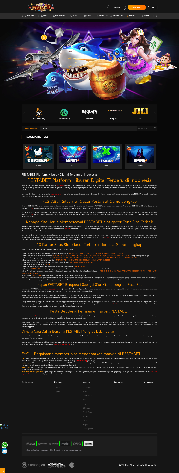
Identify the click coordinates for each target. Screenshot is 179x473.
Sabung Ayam (88, 429)
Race (75, 16)
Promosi (57, 387)
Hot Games (31, 16)
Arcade (132, 16)
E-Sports (86, 425)
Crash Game (118, 16)
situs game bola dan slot (62, 344)
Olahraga (103, 16)
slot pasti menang (81, 361)
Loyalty (57, 391)
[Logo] (41, 7)
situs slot (30, 214)
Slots (45, 16)
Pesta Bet (31, 208)
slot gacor (68, 229)
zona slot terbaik (56, 194)
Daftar (136, 7)
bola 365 (106, 237)
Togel (89, 16)
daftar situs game (54, 289)
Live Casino (60, 16)
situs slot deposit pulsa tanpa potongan (125, 304)
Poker (146, 16)
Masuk (116, 7)
